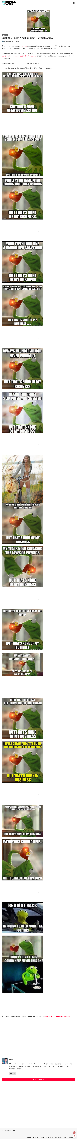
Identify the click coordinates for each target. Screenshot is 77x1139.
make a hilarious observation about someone (19, 56)
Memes (5, 35)
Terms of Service (46, 1137)
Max (7, 41)
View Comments (38, 1079)
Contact (71, 1137)
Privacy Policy (60, 1137)
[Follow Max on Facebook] (11, 1073)
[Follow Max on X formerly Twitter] (14, 1073)
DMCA (35, 1137)
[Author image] (3, 41)
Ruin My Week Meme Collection (57, 1016)
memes (24, 46)
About (29, 1137)
